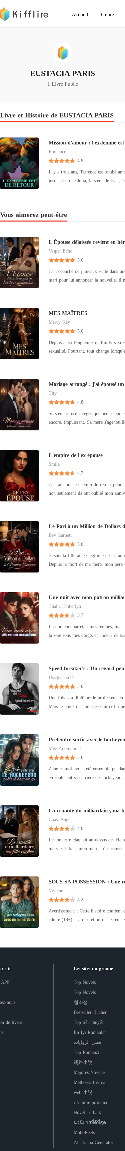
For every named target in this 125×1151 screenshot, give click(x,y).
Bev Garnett (60, 535)
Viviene (56, 890)
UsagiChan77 (61, 677)
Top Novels (85, 982)
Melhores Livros (89, 1082)
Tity (53, 393)
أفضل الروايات (88, 1042)
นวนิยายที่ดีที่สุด (90, 1122)
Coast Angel (60, 819)
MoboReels (84, 1132)
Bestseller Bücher (90, 1012)
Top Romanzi (86, 1052)
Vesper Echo (60, 251)
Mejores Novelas (89, 1072)
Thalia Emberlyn (65, 606)
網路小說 (83, 1062)
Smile (54, 464)
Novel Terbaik (87, 1112)
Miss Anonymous (65, 748)
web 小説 (83, 1092)
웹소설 (81, 1002)
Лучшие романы (90, 1102)
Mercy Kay (59, 322)
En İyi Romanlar (90, 1032)
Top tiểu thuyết (88, 1022)
